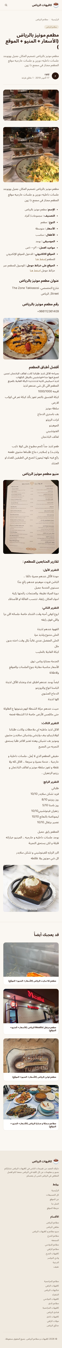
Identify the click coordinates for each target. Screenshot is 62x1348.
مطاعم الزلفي (53, 1249)
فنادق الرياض (53, 1312)
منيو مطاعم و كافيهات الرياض (45, 1231)
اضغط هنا (35, 270)
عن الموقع (54, 1199)
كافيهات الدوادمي (51, 1299)
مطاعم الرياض (42, 19)
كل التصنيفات (52, 1194)
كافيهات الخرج (52, 1253)
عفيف (56, 1266)
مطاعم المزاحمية (51, 1281)
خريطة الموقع (53, 1208)
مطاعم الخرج (53, 1235)
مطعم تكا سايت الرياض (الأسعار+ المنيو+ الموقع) (32, 980)
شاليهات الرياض (51, 1290)
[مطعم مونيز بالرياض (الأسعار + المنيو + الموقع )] (31, 154)
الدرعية (56, 1262)
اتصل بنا (55, 1203)
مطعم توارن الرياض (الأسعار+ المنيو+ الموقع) (34, 1076)
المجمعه (55, 1240)
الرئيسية (55, 19)
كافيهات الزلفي (52, 1285)
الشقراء (55, 1294)
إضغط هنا (40, 259)
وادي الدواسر (53, 1257)
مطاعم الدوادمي (52, 1244)
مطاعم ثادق (53, 1303)
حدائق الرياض (53, 1325)
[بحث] (6, 5)
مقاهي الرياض (52, 1227)
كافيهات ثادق (53, 1316)
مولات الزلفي (53, 1321)
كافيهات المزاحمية (51, 1307)
